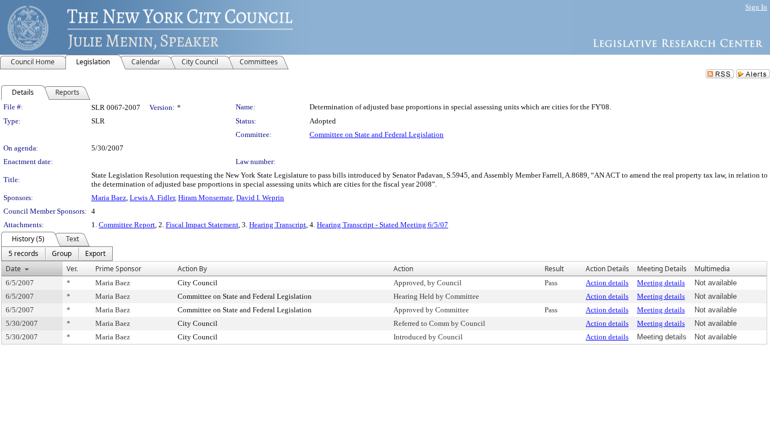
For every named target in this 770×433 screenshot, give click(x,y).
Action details (607, 283)
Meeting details (661, 283)
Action (403, 268)
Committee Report (127, 224)
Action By (192, 268)
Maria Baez (108, 197)
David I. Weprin (260, 197)
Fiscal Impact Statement (202, 224)
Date (13, 268)
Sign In (756, 7)
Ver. (72, 268)
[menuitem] (23, 253)
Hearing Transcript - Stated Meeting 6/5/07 (382, 224)
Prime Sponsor (118, 268)
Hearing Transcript (277, 224)
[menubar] (57, 253)
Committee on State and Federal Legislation (376, 134)
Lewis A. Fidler (152, 197)
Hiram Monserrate (205, 197)
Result (554, 268)
